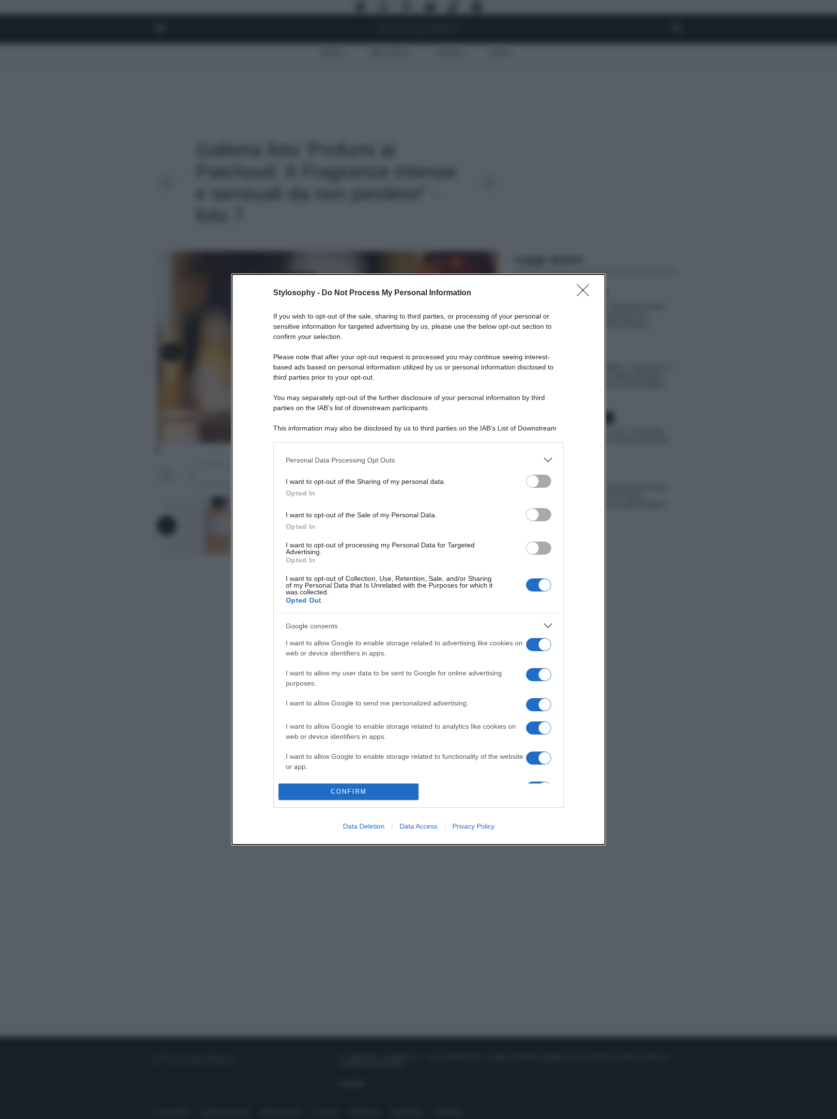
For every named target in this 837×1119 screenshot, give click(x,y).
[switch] (538, 481)
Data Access (418, 826)
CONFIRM (349, 791)
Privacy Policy (473, 826)
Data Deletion (364, 826)
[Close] (586, 293)
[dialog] (418, 559)
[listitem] (418, 460)
